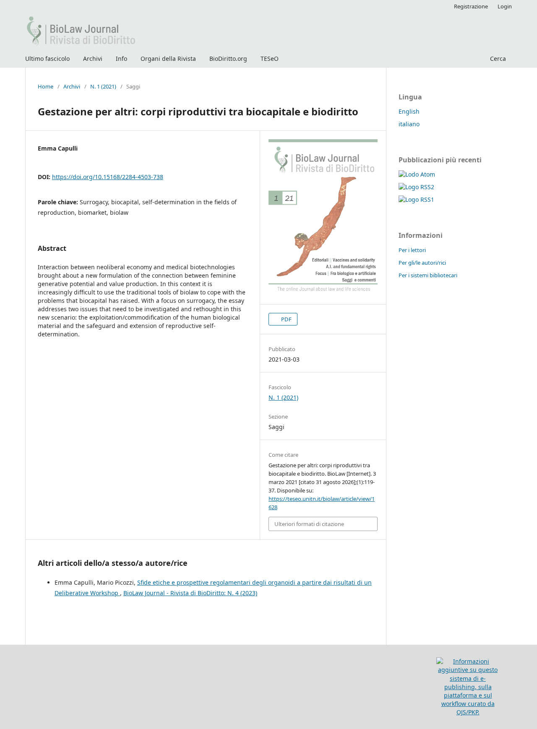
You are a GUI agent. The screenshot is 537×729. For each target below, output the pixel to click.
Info (121, 58)
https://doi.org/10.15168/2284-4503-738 (107, 177)
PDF (286, 319)
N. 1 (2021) (103, 86)
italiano (409, 124)
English (409, 111)
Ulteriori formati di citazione (309, 524)
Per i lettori (412, 250)
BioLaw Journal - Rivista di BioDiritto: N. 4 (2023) (190, 593)
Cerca (497, 58)
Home (45, 86)
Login (505, 6)
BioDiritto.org (228, 58)
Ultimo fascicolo (47, 58)
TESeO (270, 58)
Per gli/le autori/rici (422, 262)
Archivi (92, 58)
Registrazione (471, 6)
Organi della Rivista (168, 58)
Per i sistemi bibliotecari (428, 275)
